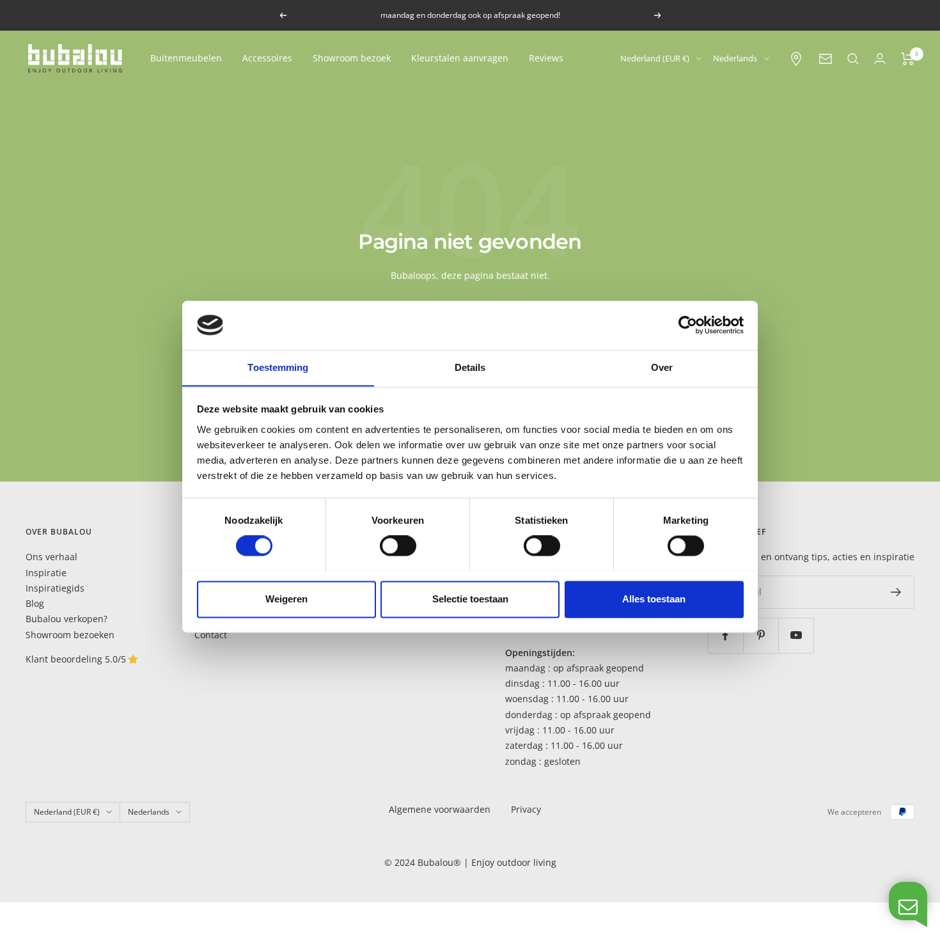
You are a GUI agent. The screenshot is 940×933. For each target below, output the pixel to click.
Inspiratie (46, 573)
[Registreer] (896, 592)
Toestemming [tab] (277, 367)
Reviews (546, 58)
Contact (210, 635)
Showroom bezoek (352, 58)
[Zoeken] (853, 59)
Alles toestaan (653, 598)
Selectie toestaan (470, 598)
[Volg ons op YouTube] (795, 635)
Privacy (526, 809)
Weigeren (286, 598)
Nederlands (735, 58)
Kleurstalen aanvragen (459, 58)
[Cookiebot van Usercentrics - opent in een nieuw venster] (688, 324)
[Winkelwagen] (907, 58)
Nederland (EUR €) (654, 58)
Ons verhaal (51, 557)
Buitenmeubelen (186, 58)
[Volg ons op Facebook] (725, 635)
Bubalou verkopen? (66, 619)
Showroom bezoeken (70, 635)
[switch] (398, 545)
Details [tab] (470, 367)
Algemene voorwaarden (439, 809)
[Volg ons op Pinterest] (760, 635)
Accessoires (267, 58)
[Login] (880, 58)
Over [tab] (662, 367)
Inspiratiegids (55, 588)
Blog (35, 603)
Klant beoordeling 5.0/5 (77, 659)
